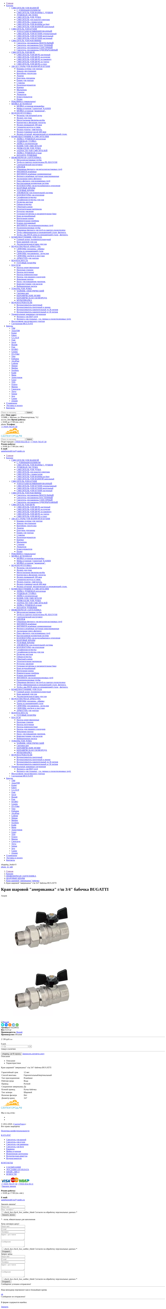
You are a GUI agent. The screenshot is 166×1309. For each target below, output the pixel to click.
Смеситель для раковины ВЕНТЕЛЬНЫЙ (35, 43)
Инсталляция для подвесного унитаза (28, 321)
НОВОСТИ (11, 1174)
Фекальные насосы (25, 279)
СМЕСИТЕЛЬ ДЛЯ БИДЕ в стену (32, 64)
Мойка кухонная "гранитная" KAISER (34, 108)
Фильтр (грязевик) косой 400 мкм (31, 132)
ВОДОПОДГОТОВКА (21, 113)
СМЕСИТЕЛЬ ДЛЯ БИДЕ (23, 52)
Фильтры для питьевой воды (29, 115)
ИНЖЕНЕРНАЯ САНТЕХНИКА (26, 157)
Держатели (21, 94)
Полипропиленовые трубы (28, 228)
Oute (13, 340)
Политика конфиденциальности (15, 1131)
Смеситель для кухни (15, 1142)
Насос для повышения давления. (31, 281)
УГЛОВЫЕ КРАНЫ (25, 190)
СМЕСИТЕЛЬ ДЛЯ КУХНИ (24, 29)
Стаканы (20, 92)
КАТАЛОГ (6, 1135)
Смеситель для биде (15, 1147)
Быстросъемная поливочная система (33, 183)
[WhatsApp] (17, 1024)
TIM (13, 328)
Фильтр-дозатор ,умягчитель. (29, 129)
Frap (13, 347)
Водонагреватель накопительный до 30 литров (37, 309)
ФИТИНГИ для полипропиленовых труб (35, 225)
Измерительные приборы (28, 221)
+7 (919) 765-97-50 (9, 427)
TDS (13, 382)
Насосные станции (25, 270)
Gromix (14, 352)
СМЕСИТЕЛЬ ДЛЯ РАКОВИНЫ (26, 41)
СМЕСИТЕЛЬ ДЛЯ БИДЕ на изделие (33, 57)
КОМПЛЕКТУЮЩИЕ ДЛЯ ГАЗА (26, 237)
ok (2, 1294)
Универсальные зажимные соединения (28, 314)
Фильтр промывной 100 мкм (29, 125)
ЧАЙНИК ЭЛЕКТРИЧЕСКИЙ (30, 291)
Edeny (14, 335)
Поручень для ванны (26, 78)
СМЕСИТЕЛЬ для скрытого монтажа (33, 19)
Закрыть (4, 1307)
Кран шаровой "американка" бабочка (22, 881)
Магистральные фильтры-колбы (31, 120)
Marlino (14, 368)
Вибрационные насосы (27, 286)
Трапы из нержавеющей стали (30, 251)
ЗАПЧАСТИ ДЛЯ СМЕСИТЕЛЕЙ (32, 150)
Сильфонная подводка (26, 197)
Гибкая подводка (24, 204)
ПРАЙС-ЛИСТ (13, 1172)
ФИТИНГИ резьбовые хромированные (34, 174)
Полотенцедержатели (26, 85)
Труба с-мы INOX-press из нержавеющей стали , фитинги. (42, 235)
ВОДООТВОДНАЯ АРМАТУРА (26, 246)
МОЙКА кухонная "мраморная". (31, 111)
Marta (13, 375)
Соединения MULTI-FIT (22, 324)
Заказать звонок (9, 1186)
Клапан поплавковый (26, 223)
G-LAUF (15, 338)
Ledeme (14, 363)
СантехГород (19, 1124)
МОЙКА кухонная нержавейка (30, 106)
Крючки (20, 87)
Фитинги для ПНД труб (27, 316)
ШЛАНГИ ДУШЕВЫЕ (27, 155)
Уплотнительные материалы (29, 209)
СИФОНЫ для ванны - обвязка (30, 249)
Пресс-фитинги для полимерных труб (33, 181)
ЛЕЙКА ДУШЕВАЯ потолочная (31, 139)
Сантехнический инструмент (30, 164)
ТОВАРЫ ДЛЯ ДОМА (21, 288)
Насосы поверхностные (27, 274)
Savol (13, 342)
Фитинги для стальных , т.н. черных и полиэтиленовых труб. (44, 319)
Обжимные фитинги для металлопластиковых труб (39, 169)
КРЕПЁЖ (21, 167)
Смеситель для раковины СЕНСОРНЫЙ (35, 48)
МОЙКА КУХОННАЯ (21, 104)
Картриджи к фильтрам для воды (31, 122)
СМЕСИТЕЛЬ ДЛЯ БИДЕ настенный (33, 55)
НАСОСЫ (16, 265)
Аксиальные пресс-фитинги (29, 178)
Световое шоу (23, 293)
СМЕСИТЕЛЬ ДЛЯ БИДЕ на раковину (34, 59)
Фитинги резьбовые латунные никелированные (38, 176)
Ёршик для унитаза (25, 80)
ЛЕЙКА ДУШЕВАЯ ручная (29, 153)
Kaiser (14, 333)
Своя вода (15, 389)
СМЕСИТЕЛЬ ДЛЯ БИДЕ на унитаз (33, 62)
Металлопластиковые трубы (29, 160)
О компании (11, 403)
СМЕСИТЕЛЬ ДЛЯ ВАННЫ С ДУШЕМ (35, 12)
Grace (13, 380)
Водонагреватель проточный (29, 305)
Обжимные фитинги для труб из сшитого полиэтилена (41, 230)
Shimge (14, 366)
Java (13, 396)
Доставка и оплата (14, 405)
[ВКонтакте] (6, 1024)
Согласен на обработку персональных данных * (40, 1212)
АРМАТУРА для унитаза (28, 258)
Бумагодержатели (24, 97)
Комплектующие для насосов (30, 284)
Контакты (10, 408)
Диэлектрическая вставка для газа (32, 244)
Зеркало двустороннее (26, 71)
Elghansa (15, 359)
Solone (14, 394)
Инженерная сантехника (17, 1154)
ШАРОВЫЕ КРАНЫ (26, 188)
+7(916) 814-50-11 (22, 442)
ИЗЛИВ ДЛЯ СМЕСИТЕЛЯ (29, 146)
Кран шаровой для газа (27, 242)
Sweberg (15, 370)
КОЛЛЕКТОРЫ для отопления (30, 195)
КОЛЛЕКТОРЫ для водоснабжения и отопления (38, 186)
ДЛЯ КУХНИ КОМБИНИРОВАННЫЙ (34, 31)
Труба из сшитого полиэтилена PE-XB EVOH (37, 162)
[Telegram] (13, 1024)
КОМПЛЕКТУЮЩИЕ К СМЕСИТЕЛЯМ (30, 136)
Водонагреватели (14, 1158)
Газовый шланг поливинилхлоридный (34, 239)
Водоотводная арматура (16, 1156)
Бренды (9, 326)
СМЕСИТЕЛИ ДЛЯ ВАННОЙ (25, 8)
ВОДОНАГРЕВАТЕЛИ (21, 302)
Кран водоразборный (26, 216)
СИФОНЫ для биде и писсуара (31, 256)
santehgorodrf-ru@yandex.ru (13, 451)
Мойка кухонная (13, 1151)
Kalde (13, 373)
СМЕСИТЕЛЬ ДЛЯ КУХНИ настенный (34, 38)
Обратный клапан (25, 207)
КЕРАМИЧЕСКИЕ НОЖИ (28, 295)
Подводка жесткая (25, 202)
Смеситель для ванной (16, 1140)
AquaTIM (15, 331)
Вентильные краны (25, 218)
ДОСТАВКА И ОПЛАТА (17, 1169)
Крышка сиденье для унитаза (29, 69)
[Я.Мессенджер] (2, 1024)
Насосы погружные (25, 272)
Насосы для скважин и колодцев (31, 277)
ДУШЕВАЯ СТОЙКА (26, 141)
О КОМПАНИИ (13, 1167)
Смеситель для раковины (17, 1144)
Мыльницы (22, 90)
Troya (13, 391)
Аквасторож (16, 377)
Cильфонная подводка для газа (30, 200)
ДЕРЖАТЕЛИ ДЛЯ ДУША (29, 148)
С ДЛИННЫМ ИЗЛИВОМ (28, 10)
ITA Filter (15, 354)
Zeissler (14, 401)
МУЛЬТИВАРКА (24, 300)
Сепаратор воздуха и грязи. (29, 127)
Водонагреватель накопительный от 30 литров (37, 312)
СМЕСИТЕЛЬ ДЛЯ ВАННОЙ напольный (35, 26)
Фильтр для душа (24, 118)
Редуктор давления (25, 211)
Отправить (6, 1251)
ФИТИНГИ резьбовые (27, 171)
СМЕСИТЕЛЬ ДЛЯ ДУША (29, 17)
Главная (9, 3)
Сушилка (21, 83)
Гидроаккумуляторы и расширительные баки (36, 214)
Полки (19, 99)
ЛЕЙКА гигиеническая (27, 143)
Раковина (10, 1149)
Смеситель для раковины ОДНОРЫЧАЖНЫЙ (37, 50)
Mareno (14, 387)
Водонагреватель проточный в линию (33, 307)
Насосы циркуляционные (28, 267)
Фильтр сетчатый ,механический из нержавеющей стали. (42, 134)
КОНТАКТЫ (7, 1163)
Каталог (9, 5)
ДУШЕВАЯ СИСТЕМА (27, 15)
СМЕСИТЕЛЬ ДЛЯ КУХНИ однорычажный (37, 33)
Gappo (14, 398)
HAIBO (14, 349)
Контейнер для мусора (26, 73)
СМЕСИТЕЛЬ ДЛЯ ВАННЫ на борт (33, 24)
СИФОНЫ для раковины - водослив (33, 253)
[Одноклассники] (9, 1024)
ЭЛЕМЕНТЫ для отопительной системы (35, 193)
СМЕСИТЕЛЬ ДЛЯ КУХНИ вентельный (35, 36)
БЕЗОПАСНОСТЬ (19, 260)
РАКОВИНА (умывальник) (23, 101)
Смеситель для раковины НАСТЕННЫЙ (35, 45)
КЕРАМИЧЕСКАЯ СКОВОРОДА (32, 298)
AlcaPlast (15, 361)
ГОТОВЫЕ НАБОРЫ (26, 263)
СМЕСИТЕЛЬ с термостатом (29, 22)
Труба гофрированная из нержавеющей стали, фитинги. (41, 232)
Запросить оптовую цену (33, 1054)
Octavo (14, 384)
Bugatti (14, 345)
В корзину (11, 1054)
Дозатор (20, 76)
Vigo (13, 356)
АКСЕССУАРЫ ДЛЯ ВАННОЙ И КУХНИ (30, 66)
